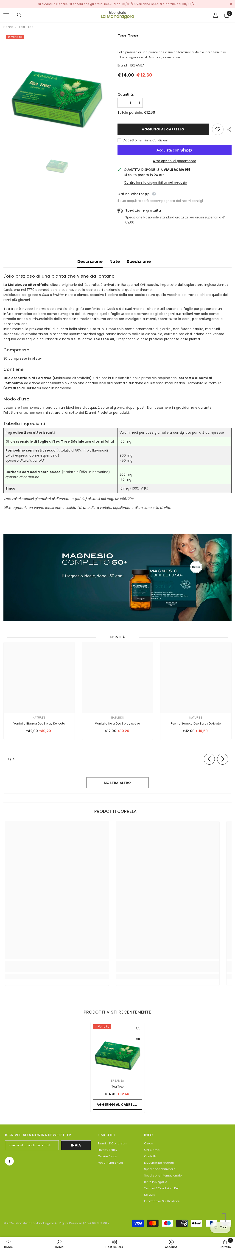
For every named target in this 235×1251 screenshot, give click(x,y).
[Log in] (215, 15)
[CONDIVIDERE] (228, 129)
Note (114, 261)
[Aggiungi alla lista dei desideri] (218, 129)
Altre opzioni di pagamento (174, 161)
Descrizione (90, 261)
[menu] (6, 15)
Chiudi (231, 4)
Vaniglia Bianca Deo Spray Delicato (39, 723)
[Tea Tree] (118, 1049)
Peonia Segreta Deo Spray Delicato (196, 723)
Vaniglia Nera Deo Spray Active (117, 723)
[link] (57, 969)
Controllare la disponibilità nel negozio (155, 182)
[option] (57, 85)
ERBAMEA (137, 65)
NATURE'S (39, 717)
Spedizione (139, 261)
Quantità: (126, 94)
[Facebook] (9, 1161)
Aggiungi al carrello (163, 129)
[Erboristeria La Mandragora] (117, 577)
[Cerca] (19, 15)
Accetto (130, 140)
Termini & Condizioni (153, 140)
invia (76, 1145)
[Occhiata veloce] (138, 1039)
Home (8, 27)
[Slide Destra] (222, 759)
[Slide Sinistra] (209, 759)
